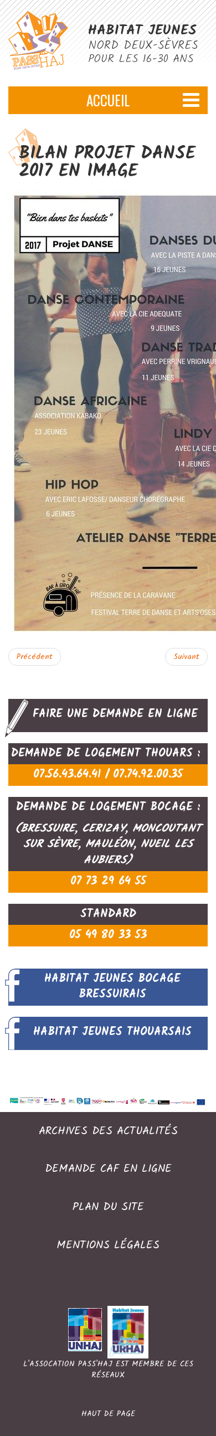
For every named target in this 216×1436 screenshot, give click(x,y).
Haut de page (108, 1414)
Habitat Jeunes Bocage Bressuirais (112, 987)
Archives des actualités (108, 1132)
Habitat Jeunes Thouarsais (112, 1032)
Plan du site (108, 1208)
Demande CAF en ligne (108, 1169)
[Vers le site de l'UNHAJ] (87, 1332)
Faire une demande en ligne (115, 714)
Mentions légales (108, 1246)
